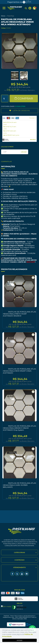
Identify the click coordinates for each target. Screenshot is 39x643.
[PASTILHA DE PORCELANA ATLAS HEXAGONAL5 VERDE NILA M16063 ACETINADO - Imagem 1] (15, 75)
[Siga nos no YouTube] (22, 574)
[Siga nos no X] (17, 574)
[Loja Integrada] (16, 624)
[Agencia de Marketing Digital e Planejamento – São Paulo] (28, 624)
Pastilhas (10, 16)
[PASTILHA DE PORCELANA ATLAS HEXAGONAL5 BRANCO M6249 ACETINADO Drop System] (19, 415)
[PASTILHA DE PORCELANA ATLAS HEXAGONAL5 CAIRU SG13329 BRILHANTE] (19, 472)
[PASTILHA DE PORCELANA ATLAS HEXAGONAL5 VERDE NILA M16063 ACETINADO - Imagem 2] (24, 75)
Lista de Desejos (21, 110)
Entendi (19, 640)
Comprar (25, 98)
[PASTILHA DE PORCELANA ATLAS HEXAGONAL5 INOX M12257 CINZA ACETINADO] (19, 358)
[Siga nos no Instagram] (26, 574)
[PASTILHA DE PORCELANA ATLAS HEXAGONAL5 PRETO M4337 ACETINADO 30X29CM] (19, 301)
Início (3, 16)
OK (24, 151)
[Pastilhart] (14, 8)
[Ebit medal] (6, 606)
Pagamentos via (14, 2)
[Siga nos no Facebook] (12, 574)
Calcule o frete (7, 146)
